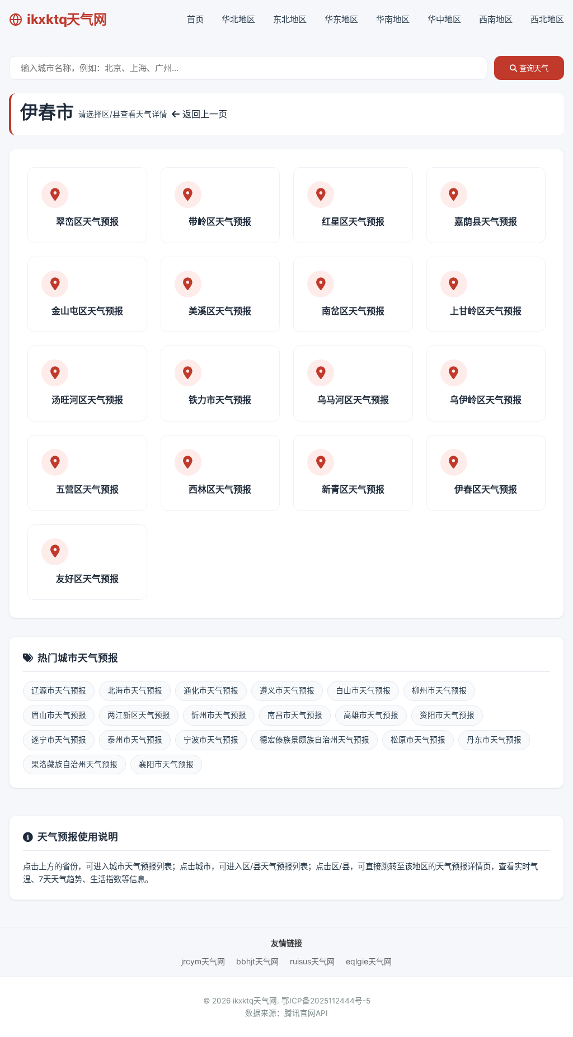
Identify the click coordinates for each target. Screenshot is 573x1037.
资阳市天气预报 (447, 715)
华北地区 (238, 19)
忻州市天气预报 (218, 715)
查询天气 (532, 68)
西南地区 (496, 19)
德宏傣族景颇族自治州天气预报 (314, 739)
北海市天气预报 (134, 690)
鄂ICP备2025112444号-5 (325, 1000)
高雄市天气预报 (371, 715)
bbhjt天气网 (257, 961)
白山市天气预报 (363, 690)
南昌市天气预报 (294, 715)
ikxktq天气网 (66, 19)
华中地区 (444, 19)
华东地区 (341, 19)
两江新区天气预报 (138, 715)
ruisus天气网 (312, 961)
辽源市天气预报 (58, 690)
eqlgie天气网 (369, 961)
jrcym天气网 (203, 961)
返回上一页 (203, 114)
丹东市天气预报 (494, 739)
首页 (195, 19)
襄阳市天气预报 (166, 764)
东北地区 (290, 19)
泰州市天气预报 (134, 739)
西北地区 (547, 19)
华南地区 (393, 19)
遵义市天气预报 (287, 690)
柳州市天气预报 (439, 690)
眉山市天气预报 (58, 715)
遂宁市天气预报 (58, 739)
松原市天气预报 (418, 739)
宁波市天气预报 (211, 739)
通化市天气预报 (211, 690)
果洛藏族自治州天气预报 (74, 764)
